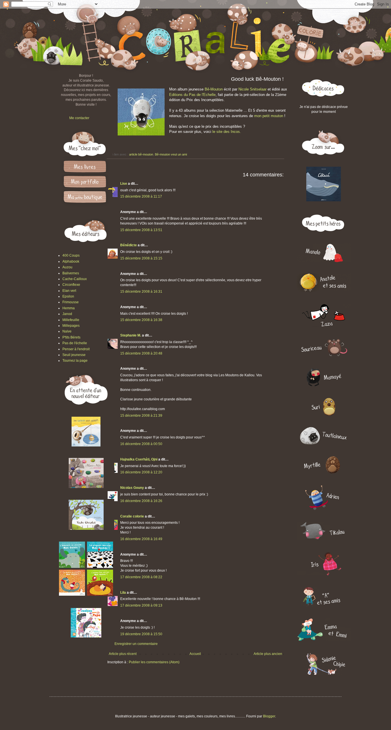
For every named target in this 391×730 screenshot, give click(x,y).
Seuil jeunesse (74, 355)
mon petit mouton (268, 116)
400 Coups (71, 255)
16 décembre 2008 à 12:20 (141, 472)
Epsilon (68, 296)
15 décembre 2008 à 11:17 (141, 196)
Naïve (67, 331)
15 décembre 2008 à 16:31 (141, 292)
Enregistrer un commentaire (136, 644)
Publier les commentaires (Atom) (154, 662)
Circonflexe (71, 285)
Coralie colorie (132, 516)
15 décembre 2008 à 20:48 (141, 353)
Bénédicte (128, 245)
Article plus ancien (268, 654)
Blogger (269, 716)
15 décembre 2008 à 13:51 (141, 230)
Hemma (68, 308)
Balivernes (70, 273)
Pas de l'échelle (74, 343)
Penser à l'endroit (76, 349)
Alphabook (70, 261)
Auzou (67, 267)
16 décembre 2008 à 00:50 (141, 444)
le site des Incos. (226, 131)
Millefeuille (70, 320)
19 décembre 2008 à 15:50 (141, 634)
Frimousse (70, 302)
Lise (123, 184)
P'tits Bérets (71, 337)
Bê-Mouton (214, 89)
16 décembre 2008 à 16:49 (141, 539)
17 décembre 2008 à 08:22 (141, 577)
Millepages (71, 326)
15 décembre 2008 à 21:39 (141, 416)
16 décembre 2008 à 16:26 (141, 501)
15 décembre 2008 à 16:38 (141, 320)
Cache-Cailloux (74, 279)
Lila (123, 593)
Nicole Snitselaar (252, 89)
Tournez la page (75, 361)
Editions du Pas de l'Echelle (192, 95)
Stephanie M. (130, 335)
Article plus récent (123, 654)
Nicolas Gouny (132, 488)
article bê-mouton (141, 154)
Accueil (195, 654)
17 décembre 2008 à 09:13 (141, 605)
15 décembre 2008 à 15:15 (141, 258)
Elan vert (69, 291)
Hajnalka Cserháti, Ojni (138, 459)
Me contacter (79, 118)
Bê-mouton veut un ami (171, 154)
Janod (67, 314)
